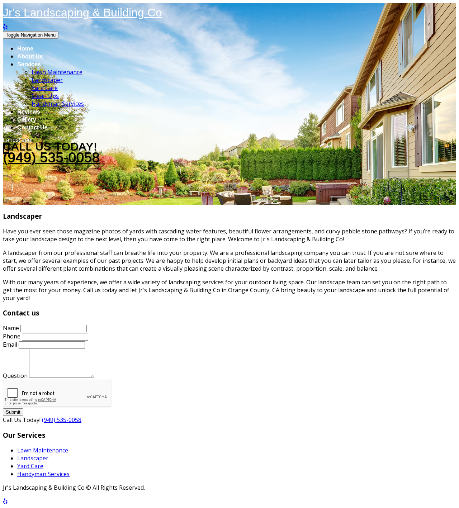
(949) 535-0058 (51, 157)
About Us (30, 56)
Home (25, 49)
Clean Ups (45, 96)
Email (10, 344)
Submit (13, 412)
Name (11, 328)
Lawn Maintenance (57, 72)
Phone (11, 336)
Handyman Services (58, 104)
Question (15, 376)
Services (29, 64)
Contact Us (32, 127)
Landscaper (47, 80)
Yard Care (45, 88)
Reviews (28, 112)
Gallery (26, 120)
